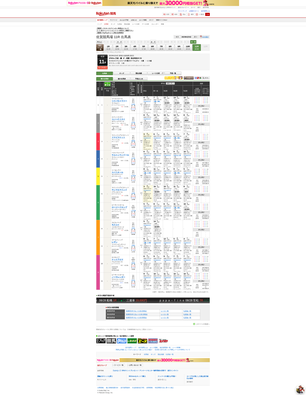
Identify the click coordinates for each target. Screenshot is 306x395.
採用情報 (149, 388)
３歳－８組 (177, 137)
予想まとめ (139, 79)
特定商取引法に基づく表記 (164, 388)
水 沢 (119, 42)
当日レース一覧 (100, 47)
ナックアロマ (117, 259)
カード (193, 7)
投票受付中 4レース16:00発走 (136, 317)
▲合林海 (133, 175)
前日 (177, 37)
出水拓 (133, 104)
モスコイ (115, 225)
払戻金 (119, 24)
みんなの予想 (124, 20)
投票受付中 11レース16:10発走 (137, 314)
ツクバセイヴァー (119, 101)
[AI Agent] (300, 389)
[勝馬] (111, 340)
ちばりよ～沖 (177, 155)
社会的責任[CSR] (138, 388)
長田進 (133, 262)
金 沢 (153, 42)
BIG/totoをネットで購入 (137, 376)
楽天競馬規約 (125, 388)
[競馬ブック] (101, 340)
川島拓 (133, 245)
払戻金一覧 (187, 311)
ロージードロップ (119, 207)
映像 (162, 24)
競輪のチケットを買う (105, 376)
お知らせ (134, 20)
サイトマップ (182, 11)
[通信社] (132, 340)
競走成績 (127, 24)
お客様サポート (194, 11)
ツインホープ (167, 190)
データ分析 (145, 24)
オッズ (113, 24)
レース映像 (176, 347)
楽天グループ (182, 7)
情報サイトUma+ (161, 20)
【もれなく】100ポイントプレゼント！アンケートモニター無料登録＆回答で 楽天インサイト (145, 370)
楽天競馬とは (205, 11)
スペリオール (117, 172)
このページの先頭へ (203, 324)
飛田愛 (133, 140)
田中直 (133, 280)
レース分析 (135, 24)
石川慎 (133, 122)
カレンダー (155, 24)
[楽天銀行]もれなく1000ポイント (165, 7)
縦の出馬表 (122, 79)
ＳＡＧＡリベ (147, 101)
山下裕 (133, 158)
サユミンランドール (120, 155)
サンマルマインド (119, 190)
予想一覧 (173, 73)
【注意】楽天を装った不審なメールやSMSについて (172, 350)
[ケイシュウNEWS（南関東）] (121, 340)
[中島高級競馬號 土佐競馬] (153, 340)
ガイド (151, 20)
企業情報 (100, 388)
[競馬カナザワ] (163, 340)
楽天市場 (206, 7)
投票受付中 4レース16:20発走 (136, 311)
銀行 (199, 7)
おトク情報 (143, 20)
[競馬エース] (142, 340)
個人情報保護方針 (112, 388)
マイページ (113, 20)
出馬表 (106, 24)
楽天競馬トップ (102, 20)
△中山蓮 (133, 210)
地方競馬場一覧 (165, 347)
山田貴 (133, 193)
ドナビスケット (118, 137)
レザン (114, 242)
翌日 (195, 37)
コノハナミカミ (118, 119)
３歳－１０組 (147, 172)
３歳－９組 (157, 101)
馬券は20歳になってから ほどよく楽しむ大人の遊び (134, 350)
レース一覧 (165, 311)
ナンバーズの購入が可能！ (167, 376)
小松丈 (133, 228)
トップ (99, 24)
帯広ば (99, 42)
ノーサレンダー (118, 277)
